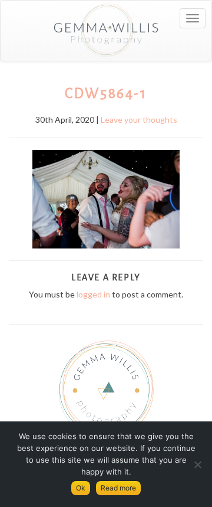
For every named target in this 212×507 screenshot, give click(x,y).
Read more (118, 487)
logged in (93, 294)
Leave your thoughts (139, 120)
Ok (80, 487)
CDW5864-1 (106, 93)
